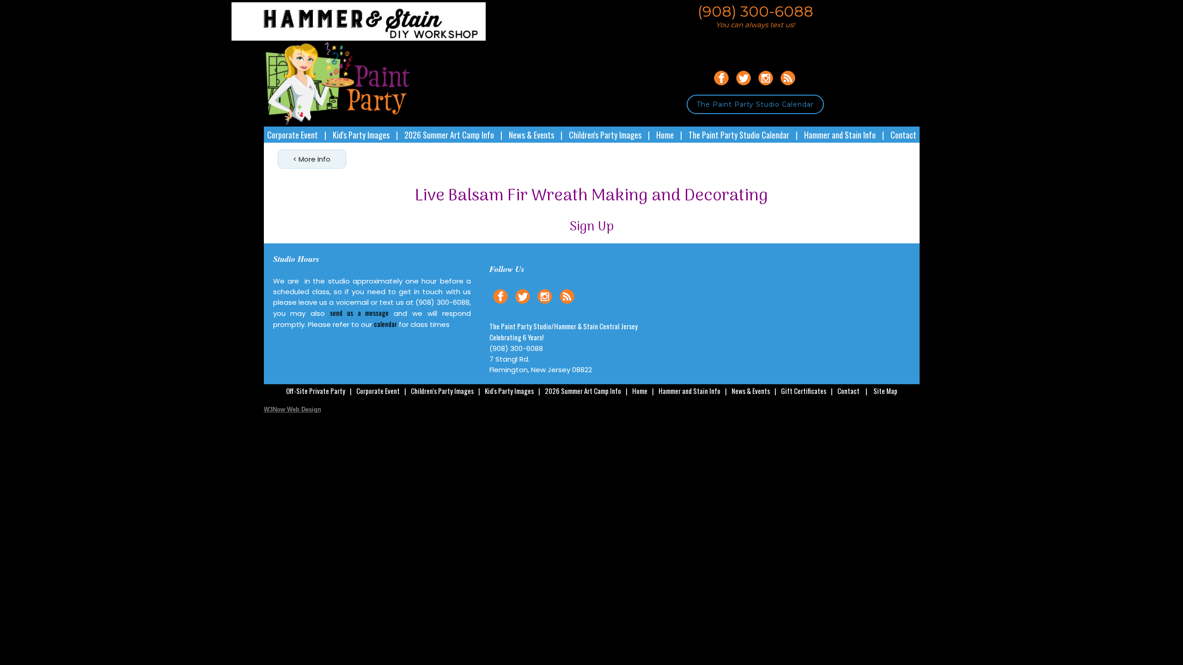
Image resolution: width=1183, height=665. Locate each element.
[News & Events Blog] (788, 86)
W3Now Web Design (292, 409)
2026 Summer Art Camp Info (449, 135)
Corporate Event (292, 135)
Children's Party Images (605, 135)
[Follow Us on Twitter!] (743, 86)
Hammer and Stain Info (840, 135)
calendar (385, 324)
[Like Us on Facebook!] (721, 86)
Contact (903, 135)
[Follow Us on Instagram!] (766, 86)
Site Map (885, 391)
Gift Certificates (803, 391)
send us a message (359, 313)
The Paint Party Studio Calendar (755, 104)
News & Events (531, 135)
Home (665, 135)
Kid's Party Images (361, 135)
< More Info (311, 159)
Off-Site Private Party (315, 391)
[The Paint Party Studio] (375, 38)
